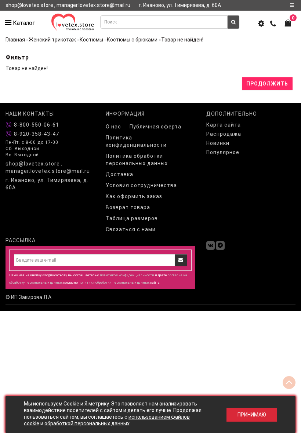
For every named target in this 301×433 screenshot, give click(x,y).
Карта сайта (223, 125)
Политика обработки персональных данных (137, 159)
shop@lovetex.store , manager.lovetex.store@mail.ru (48, 167)
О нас (113, 127)
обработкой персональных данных (87, 423)
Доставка (119, 174)
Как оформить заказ (134, 196)
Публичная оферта (155, 127)
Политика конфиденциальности (136, 141)
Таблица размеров (132, 218)
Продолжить (267, 84)
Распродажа (223, 134)
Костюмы (91, 40)
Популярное (222, 152)
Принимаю (251, 415)
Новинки (217, 143)
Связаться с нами (131, 229)
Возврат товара (128, 207)
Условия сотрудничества (141, 185)
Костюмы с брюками (132, 40)
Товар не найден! (182, 40)
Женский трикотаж (52, 40)
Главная (15, 40)
